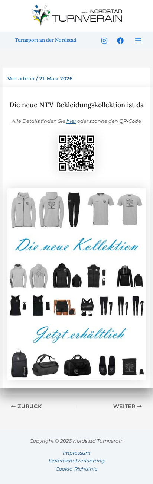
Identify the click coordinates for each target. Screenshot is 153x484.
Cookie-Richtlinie (77, 469)
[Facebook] (120, 40)
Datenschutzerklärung (77, 461)
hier (71, 121)
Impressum (77, 453)
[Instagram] (104, 40)
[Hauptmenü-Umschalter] (138, 40)
